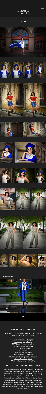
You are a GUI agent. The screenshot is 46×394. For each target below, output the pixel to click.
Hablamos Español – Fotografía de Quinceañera (23, 357)
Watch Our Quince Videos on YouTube (23, 361)
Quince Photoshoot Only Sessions (23, 355)
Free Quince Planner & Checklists (23, 346)
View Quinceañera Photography (23, 340)
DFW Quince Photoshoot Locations (23, 344)
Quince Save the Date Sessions (23, 352)
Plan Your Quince (23, 350)
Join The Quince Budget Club (23, 359)
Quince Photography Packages (23, 342)
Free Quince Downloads (23, 348)
